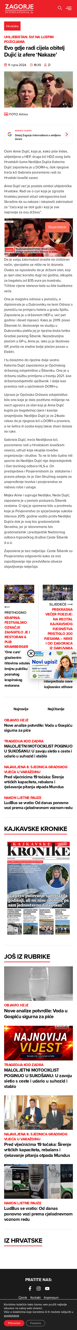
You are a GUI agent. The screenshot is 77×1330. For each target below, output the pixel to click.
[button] (68, 8)
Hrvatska (12, 26)
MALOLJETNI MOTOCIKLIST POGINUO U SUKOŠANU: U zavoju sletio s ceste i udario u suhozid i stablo (38, 749)
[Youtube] (47, 1288)
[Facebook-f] (30, 1288)
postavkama (11, 1315)
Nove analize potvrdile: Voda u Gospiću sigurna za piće (38, 725)
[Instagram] (38, 1288)
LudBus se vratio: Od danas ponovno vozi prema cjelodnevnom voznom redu (38, 803)
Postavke (35, 1323)
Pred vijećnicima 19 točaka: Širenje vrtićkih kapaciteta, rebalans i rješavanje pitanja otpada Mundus (35, 777)
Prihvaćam (14, 1323)
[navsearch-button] (60, 8)
